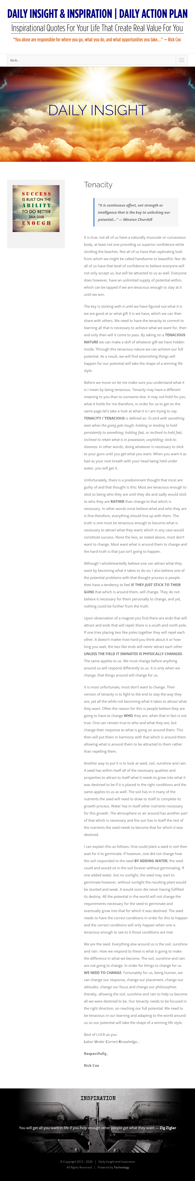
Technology (121, 1167)
